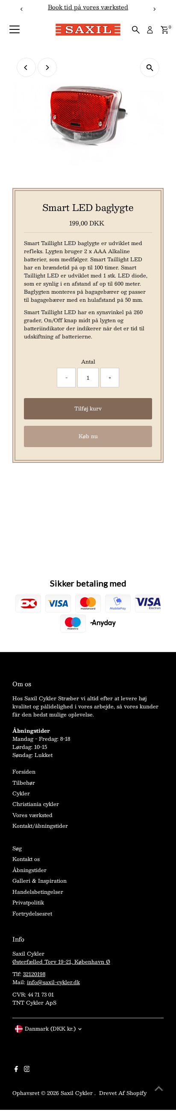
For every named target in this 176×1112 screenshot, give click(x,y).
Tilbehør (23, 782)
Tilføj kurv (88, 408)
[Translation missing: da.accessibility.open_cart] (164, 30)
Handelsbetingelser (37, 891)
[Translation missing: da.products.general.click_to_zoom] (149, 67)
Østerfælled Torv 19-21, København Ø (61, 961)
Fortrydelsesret (32, 913)
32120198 (34, 974)
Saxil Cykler (77, 1093)
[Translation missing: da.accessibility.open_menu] (14, 29)
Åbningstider (29, 870)
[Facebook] (16, 1070)
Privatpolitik (28, 902)
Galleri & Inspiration (39, 880)
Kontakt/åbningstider (40, 825)
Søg (17, 848)
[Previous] (26, 67)
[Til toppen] (158, 1088)
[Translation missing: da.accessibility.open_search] (136, 30)
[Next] (47, 67)
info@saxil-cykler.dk (53, 982)
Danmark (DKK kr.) (50, 1028)
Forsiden (23, 771)
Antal (88, 362)
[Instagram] (27, 1070)
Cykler (21, 793)
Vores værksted (32, 815)
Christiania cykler (35, 804)
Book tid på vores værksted (88, 7)
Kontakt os (26, 859)
